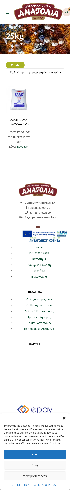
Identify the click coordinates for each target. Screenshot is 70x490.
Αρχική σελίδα (15, 44)
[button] (64, 418)
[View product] (19, 99)
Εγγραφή (23, 146)
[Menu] (10, 12)
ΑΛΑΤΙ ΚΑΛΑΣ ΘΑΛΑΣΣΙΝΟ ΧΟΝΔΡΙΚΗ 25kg (18, 122)
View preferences (35, 476)
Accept (35, 454)
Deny (35, 465)
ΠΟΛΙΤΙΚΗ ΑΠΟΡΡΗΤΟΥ (43, 484)
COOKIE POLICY (20, 484)
